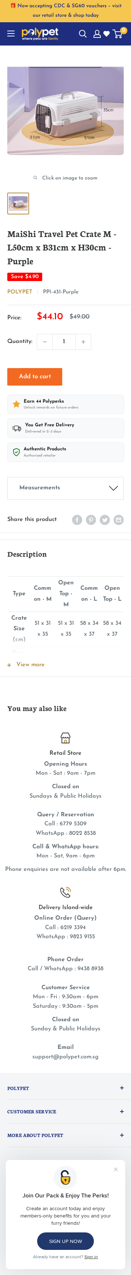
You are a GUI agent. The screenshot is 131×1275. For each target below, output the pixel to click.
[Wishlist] (107, 34)
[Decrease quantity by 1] (44, 342)
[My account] (97, 34)
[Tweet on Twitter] (105, 519)
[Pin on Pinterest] (91, 519)
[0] (117, 33)
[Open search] (83, 34)
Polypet (19, 292)
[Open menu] (11, 33)
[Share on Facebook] (77, 519)
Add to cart (35, 377)
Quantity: (19, 341)
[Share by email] (119, 519)
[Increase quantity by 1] (83, 342)
